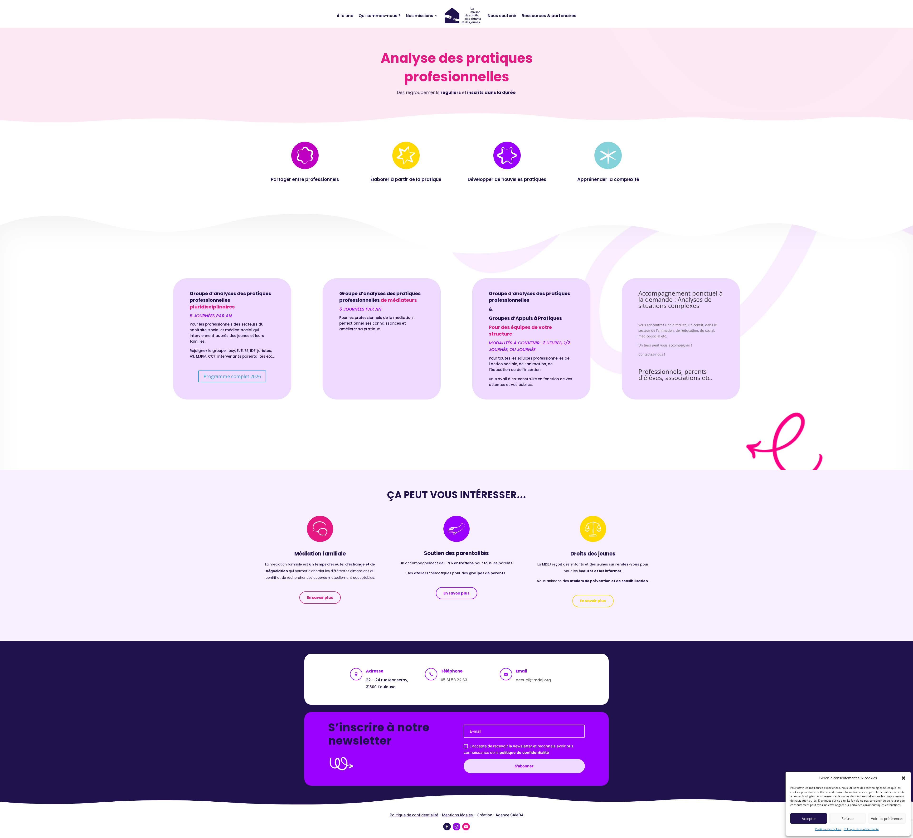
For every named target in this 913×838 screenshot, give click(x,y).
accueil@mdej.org (533, 680)
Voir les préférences (887, 818)
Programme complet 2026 (232, 376)
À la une (345, 16)
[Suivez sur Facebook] (447, 826)
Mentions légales (457, 815)
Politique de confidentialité (861, 829)
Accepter (809, 818)
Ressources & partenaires (549, 16)
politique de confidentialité (524, 752)
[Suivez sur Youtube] (466, 826)
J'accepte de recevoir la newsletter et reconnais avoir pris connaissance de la (518, 749)
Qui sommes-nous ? (380, 16)
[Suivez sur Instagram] (456, 826)
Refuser (847, 818)
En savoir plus (320, 597)
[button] (903, 778)
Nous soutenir (502, 16)
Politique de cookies (828, 829)
